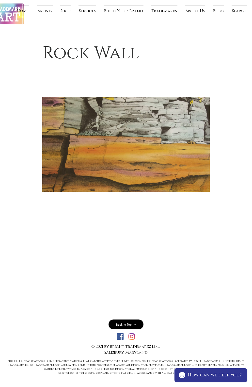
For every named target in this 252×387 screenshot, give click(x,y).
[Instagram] (131, 336)
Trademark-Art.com (32, 361)
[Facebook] (120, 336)
